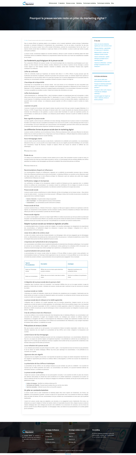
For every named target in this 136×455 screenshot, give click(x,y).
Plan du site (68, 454)
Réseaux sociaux (70, 3)
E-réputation (61, 3)
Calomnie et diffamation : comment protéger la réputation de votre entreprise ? (103, 64)
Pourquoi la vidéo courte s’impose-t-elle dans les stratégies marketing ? (103, 91)
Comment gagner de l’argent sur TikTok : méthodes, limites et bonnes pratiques (102, 97)
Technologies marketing (89, 3)
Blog (112, 3)
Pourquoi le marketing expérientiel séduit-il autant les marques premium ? (102, 85)
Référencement (53, 3)
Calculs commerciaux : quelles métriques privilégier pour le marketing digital (101, 58)
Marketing (79, 3)
